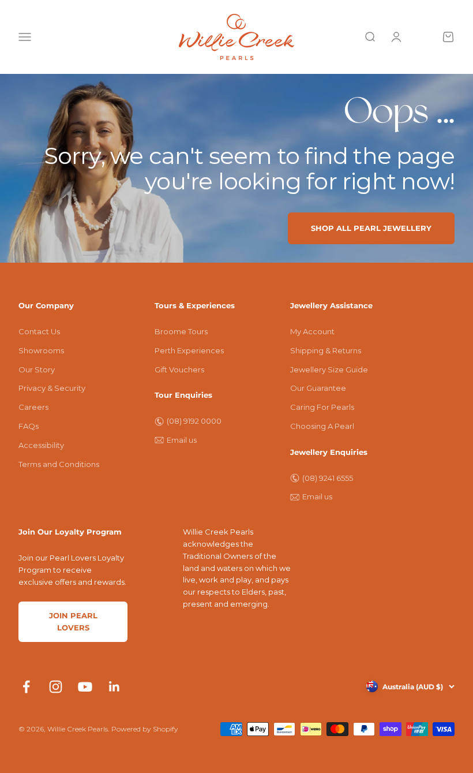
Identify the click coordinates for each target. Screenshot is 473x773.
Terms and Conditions (58, 464)
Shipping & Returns (325, 350)
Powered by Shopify (144, 729)
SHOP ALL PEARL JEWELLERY (371, 228)
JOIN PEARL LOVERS (73, 621)
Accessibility (41, 445)
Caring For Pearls (322, 407)
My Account (312, 331)
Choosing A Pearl (322, 426)
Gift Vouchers (179, 369)
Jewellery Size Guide (329, 369)
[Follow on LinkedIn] (114, 686)
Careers (33, 407)
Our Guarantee (318, 388)
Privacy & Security (51, 388)
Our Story (36, 369)
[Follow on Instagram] (55, 686)
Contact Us (39, 331)
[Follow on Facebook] (26, 686)
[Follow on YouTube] (85, 686)
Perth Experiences (189, 350)
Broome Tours (181, 331)
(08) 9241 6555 (327, 478)
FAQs (28, 426)
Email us (182, 440)
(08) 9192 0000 (194, 420)
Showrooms (41, 350)
